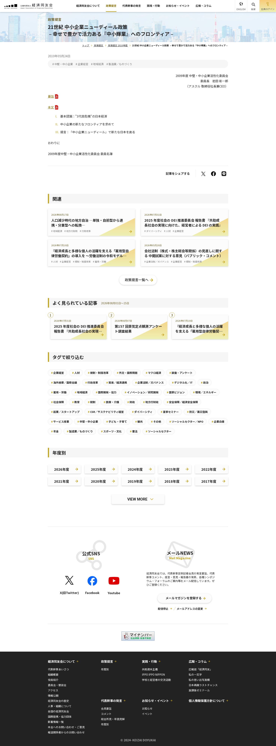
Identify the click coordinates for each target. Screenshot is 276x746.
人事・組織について (60, 706)
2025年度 (98, 469)
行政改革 (91, 382)
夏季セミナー (170, 412)
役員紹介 (53, 680)
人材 (76, 373)
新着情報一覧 (56, 722)
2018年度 (171, 481)
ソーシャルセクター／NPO (186, 421)
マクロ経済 (153, 373)
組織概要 (53, 674)
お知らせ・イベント (178, 6)
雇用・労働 (58, 392)
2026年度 (61, 469)
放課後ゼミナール (199, 690)
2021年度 (61, 481)
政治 (204, 382)
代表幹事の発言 (131, 6)
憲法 (133, 431)
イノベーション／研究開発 (141, 392)
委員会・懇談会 (57, 685)
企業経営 (57, 373)
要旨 (51, 96)
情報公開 (53, 695)
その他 (156, 421)
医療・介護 (111, 402)
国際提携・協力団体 (60, 716)
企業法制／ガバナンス (149, 382)
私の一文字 (195, 674)
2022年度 (208, 469)
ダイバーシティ (142, 412)
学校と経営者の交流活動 (156, 680)
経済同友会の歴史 (58, 701)
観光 (139, 421)
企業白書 (218, 421)
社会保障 (57, 402)
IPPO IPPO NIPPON (153, 674)
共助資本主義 (150, 669)
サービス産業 (60, 421)
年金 (55, 431)
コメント (106, 714)
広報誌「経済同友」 (200, 669)
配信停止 (163, 609)
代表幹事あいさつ (58, 669)
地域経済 (81, 392)
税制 (91, 402)
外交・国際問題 (127, 373)
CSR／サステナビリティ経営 (106, 412)
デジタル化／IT (182, 382)
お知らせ (147, 708)
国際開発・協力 (106, 392)
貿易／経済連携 (116, 382)
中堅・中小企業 (87, 421)
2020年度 (98, 481)
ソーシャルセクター (158, 431)
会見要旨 (106, 708)
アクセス (53, 690)
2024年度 (135, 469)
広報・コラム (203, 6)
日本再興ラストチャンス (203, 685)
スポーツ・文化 (111, 431)
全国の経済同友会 (58, 711)
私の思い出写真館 (199, 680)
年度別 (105, 669)
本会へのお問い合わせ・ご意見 (66, 727)
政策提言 (111, 6)
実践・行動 (153, 6)
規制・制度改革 (98, 373)
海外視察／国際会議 (64, 382)
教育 (76, 402)
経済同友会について (88, 6)
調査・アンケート (180, 373)
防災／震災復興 (197, 412)
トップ (85, 45)
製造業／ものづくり (80, 431)
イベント (147, 714)
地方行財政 (150, 402)
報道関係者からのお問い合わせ (66, 732)
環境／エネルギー (204, 392)
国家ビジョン (176, 392)
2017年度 (208, 481)
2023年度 (171, 469)
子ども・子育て (116, 421)
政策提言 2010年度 (117, 45)
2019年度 (135, 481)
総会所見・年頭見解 (113, 719)
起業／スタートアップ (65, 412)
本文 (51, 107)
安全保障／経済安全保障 (182, 402)
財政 (131, 402)
